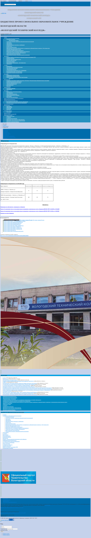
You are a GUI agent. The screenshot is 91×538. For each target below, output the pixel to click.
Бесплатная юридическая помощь (10, 397)
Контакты (5, 138)
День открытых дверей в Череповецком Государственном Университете (18, 393)
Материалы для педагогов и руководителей (12, 408)
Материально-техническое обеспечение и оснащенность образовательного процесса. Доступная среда (28, 48)
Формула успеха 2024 (7, 403)
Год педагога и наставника (8, 442)
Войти (2, 531)
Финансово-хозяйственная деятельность (13, 427)
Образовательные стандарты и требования (14, 421)
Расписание (5, 131)
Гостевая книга (6, 132)
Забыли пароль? (6, 534)
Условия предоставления (8, 406)
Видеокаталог (6, 134)
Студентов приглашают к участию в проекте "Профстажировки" (16, 385)
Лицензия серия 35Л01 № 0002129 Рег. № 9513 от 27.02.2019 (11, 507)
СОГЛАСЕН (47, 505)
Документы (5, 130)
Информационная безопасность (9, 396)
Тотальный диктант (7, 391)
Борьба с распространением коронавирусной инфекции (14, 439)
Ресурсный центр (6, 435)
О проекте (5, 405)
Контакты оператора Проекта (13, 121)
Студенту (5, 433)
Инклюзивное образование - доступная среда (16, 62)
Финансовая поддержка (8, 448)
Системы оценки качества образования (11, 441)
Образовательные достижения (9, 398)
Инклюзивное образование (8, 136)
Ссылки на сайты (6, 499)
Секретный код (3, 528)
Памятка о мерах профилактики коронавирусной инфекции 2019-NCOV (18, 381)
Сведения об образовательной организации (12, 415)
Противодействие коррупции (9, 137)
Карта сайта (5, 498)
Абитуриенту (6, 432)
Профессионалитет (7, 445)
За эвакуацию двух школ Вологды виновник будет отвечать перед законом (18, 384)
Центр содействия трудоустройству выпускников (17, 77)
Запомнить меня (3, 530)
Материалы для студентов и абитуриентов (12, 407)
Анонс (4, 377)
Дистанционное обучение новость (10, 380)
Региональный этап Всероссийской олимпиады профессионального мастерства (20, 383)
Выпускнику (5, 434)
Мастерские (5, 438)
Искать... (2, 4)
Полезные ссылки (7, 133)
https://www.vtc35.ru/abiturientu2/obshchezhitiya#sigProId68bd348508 (14, 235)
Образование (8, 420)
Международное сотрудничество (12, 430)
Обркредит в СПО (7, 404)
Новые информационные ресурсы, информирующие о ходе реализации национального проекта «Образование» (26, 390)
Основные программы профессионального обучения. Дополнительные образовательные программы (28, 80)
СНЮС (4, 382)
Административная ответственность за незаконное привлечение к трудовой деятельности (22, 399)
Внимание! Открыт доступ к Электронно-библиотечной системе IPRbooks (19, 386)
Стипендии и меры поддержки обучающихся (15, 429)
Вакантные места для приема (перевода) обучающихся (16, 428)
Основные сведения (9, 417)
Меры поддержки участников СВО (10, 447)
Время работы (6, 500)
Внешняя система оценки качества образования (17, 102)
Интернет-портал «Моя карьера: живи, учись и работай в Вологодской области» (20, 392)
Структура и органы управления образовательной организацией (20, 41)
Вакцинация (5, 378)
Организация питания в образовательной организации (17, 431)
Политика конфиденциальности (10, 502)
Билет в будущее (6, 443)
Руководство (8, 422)
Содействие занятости (7, 444)
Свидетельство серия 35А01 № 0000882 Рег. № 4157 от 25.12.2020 (13, 512)
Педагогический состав (10, 423)
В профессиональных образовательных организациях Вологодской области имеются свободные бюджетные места (27, 387)
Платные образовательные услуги (12, 425)
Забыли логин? (6, 533)
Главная (4, 414)
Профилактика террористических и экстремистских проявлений (16, 401)
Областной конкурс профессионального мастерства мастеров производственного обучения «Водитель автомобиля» (27, 388)
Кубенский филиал (7, 437)
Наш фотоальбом (6, 129)
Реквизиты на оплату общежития (7, 213)
